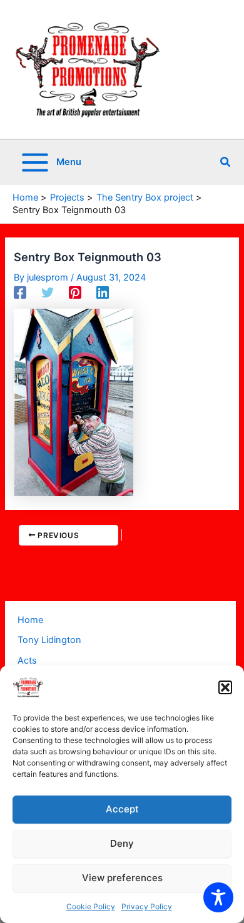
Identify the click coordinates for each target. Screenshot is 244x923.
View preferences (122, 878)
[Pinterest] (75, 292)
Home (30, 620)
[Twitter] (47, 292)
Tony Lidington (49, 640)
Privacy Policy (146, 906)
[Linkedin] (102, 292)
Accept (122, 809)
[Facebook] (20, 292)
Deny (122, 843)
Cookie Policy (90, 906)
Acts (27, 660)
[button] (225, 687)
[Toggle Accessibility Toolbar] (218, 897)
